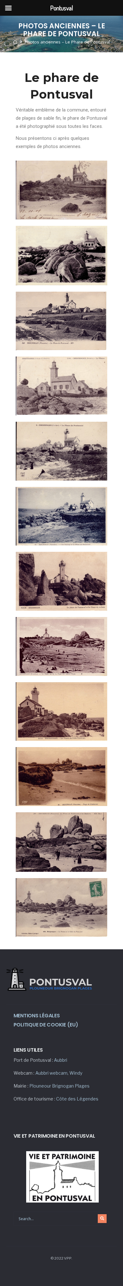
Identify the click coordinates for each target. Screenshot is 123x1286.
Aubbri (60, 1060)
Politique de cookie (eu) (46, 1024)
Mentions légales (37, 1015)
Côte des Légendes (77, 1098)
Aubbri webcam (51, 1073)
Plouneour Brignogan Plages (59, 1086)
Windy (75, 1073)
